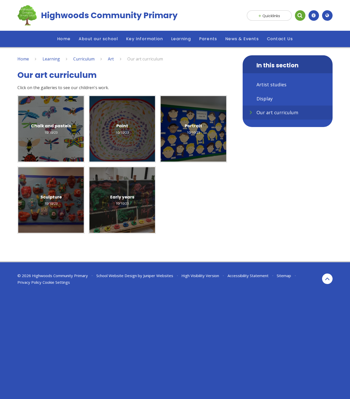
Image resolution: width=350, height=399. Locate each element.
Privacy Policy (29, 282)
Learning (51, 59)
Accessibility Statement (248, 275)
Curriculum (84, 59)
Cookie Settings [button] (56, 282)
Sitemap (284, 275)
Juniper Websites (158, 275)
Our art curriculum (145, 59)
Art (111, 59)
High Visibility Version (200, 275)
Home (23, 59)
